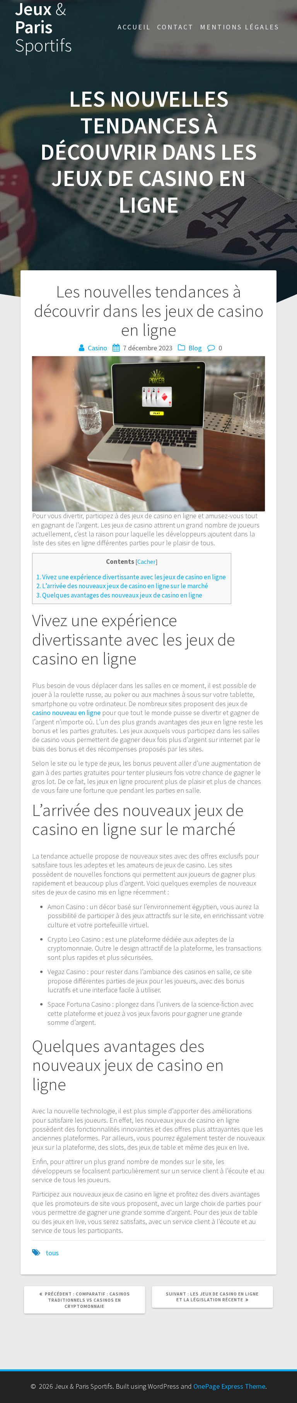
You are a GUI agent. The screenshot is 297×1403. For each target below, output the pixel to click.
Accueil (134, 26)
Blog (195, 347)
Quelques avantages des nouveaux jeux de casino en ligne (119, 595)
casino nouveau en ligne (66, 712)
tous (52, 1252)
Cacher (146, 561)
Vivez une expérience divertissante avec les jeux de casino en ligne (131, 577)
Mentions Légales (239, 26)
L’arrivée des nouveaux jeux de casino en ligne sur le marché (122, 586)
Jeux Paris (43, 27)
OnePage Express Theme (229, 1386)
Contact (175, 26)
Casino (97, 347)
